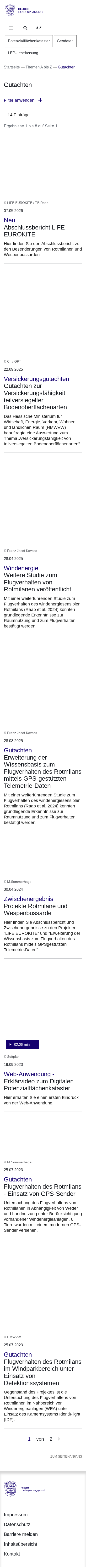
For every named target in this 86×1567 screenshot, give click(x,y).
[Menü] (11, 28)
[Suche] (25, 28)
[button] (43, 100)
